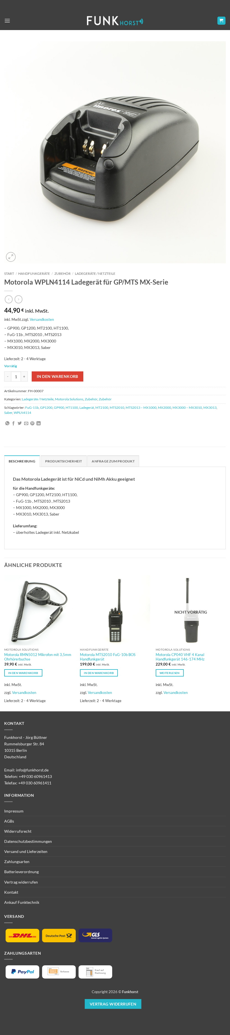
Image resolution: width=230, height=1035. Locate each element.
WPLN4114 (22, 412)
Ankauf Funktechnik (21, 902)
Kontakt (11, 892)
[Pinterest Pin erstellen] (32, 423)
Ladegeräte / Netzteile (95, 273)
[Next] (225, 643)
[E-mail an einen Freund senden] (26, 423)
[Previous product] (18, 299)
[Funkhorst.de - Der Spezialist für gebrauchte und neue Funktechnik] (115, 21)
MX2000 (164, 407)
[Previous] (4, 643)
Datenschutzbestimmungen (28, 841)
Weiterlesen (170, 673)
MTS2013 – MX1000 (141, 407)
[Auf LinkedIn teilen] (38, 423)
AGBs (9, 821)
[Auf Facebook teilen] (14, 423)
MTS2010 (117, 407)
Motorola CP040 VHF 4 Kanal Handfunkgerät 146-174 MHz (180, 657)
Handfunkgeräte (34, 273)
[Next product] (9, 299)
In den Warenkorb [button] (23, 673)
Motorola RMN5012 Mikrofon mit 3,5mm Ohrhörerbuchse (37, 657)
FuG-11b (32, 407)
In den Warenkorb (57, 376)
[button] (7, 20)
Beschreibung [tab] (22, 461)
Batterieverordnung (21, 871)
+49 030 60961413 (35, 776)
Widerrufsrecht (17, 831)
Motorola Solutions (69, 399)
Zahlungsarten (16, 861)
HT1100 (72, 407)
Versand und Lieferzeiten (25, 851)
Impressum (14, 811)
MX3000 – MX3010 (187, 407)
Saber (8, 412)
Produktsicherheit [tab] (63, 461)
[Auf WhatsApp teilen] (7, 423)
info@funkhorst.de (32, 770)
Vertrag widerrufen (21, 882)
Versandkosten (42, 319)
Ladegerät (86, 407)
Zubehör (62, 273)
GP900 (59, 407)
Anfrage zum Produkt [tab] (113, 461)
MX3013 (210, 407)
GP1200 (46, 407)
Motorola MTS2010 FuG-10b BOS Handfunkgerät (107, 657)
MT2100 (101, 407)
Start (9, 273)
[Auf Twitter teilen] (20, 423)
